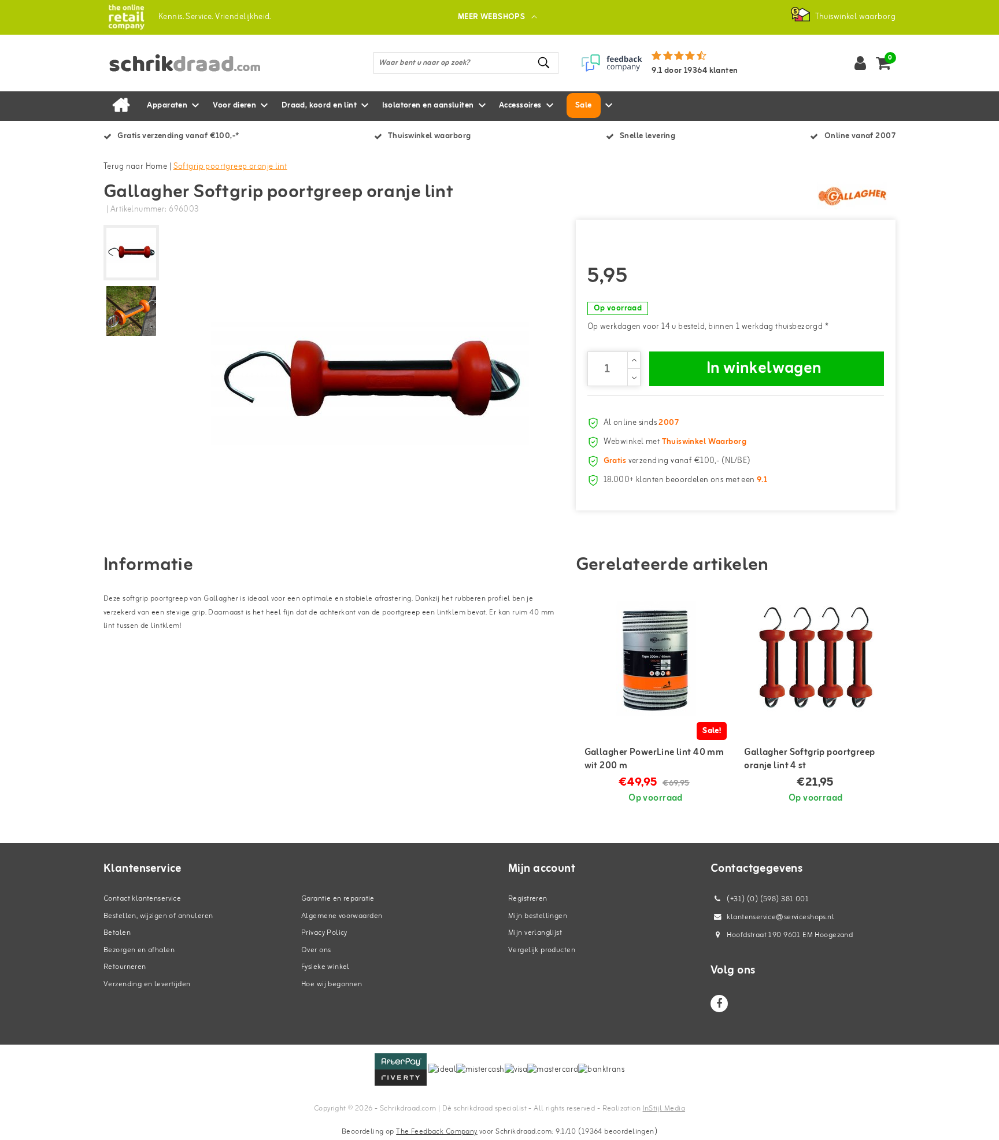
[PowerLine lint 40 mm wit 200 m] (655, 658)
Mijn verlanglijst (535, 933)
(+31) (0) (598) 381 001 (767, 899)
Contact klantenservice (142, 899)
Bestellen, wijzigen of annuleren (158, 916)
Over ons (316, 950)
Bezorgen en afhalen (139, 950)
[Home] (120, 105)
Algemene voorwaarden (341, 916)
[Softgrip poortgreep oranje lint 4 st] (815, 658)
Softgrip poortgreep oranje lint (230, 166)
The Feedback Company (436, 1132)
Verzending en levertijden (147, 984)
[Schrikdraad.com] (126, 17)
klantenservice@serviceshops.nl (780, 917)
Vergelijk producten (541, 950)
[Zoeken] (544, 62)
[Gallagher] (852, 196)
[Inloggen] (860, 63)
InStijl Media (664, 1108)
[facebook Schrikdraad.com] (719, 1003)
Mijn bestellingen (537, 916)
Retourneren (124, 967)
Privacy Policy (324, 933)
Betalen (117, 933)
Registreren (527, 899)
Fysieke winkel (325, 967)
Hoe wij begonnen (331, 984)
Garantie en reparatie (338, 899)
